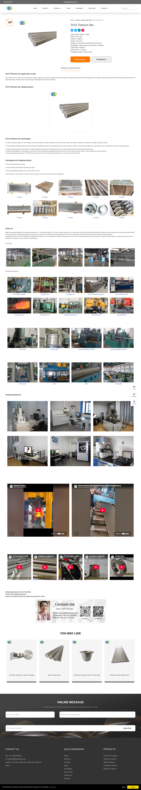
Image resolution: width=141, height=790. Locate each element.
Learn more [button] (52, 787)
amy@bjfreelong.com (70, 2)
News (68, 8)
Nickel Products (109, 762)
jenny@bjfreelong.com (18, 594)
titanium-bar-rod (86, 20)
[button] (9, 22)
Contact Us (104, 8)
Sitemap (67, 778)
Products (56, 8)
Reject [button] (124, 787)
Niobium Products (109, 769)
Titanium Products (110, 759)
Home (35, 8)
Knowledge (79, 8)
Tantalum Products (110, 765)
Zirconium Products (110, 756)
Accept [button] (133, 787)
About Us (45, 8)
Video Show (91, 8)
